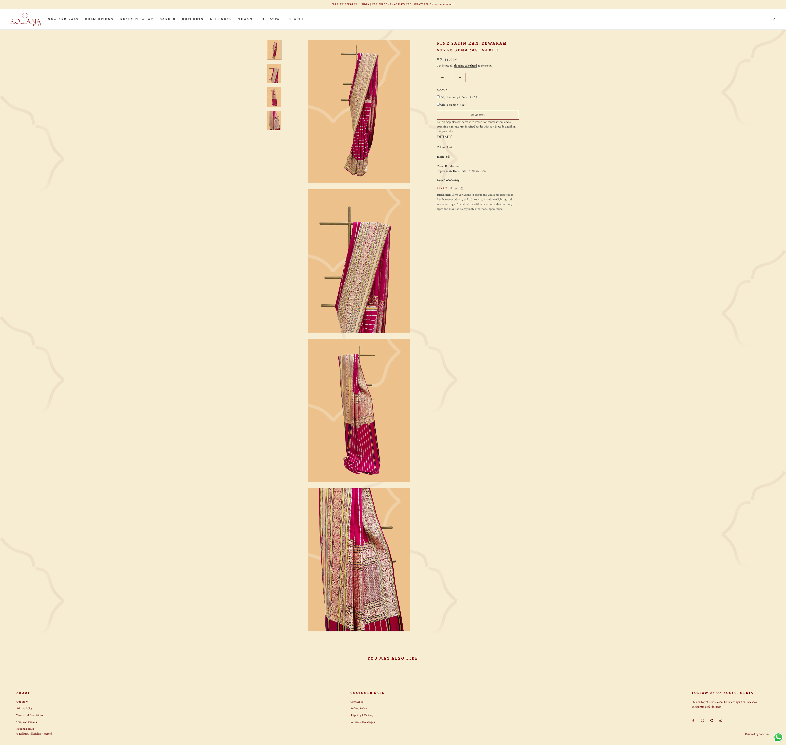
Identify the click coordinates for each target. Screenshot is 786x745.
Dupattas (272, 19)
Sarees (168, 19)
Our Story (22, 702)
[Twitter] (456, 188)
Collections (99, 19)
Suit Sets (192, 19)
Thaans (246, 19)
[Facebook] (451, 188)
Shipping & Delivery (362, 715)
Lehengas (221, 19)
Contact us (357, 702)
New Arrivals (63, 19)
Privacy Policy (24, 708)
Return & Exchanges (362, 722)
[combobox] (478, 127)
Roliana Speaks (25, 729)
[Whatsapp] (720, 720)
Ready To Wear (137, 19)
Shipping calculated (465, 66)
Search (297, 19)
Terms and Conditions (29, 715)
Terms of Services (26, 722)
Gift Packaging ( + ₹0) (452, 105)
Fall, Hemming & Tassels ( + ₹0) (458, 97)
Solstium (764, 734)
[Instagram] (702, 720)
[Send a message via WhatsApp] (778, 737)
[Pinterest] (462, 188)
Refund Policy (358, 708)
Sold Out (478, 114)
